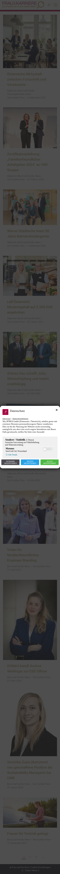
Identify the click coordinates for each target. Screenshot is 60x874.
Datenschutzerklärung (20, 418)
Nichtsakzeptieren (30, 462)
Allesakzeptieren (49, 462)
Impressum (6, 418)
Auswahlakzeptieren (10, 462)
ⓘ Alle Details (11, 454)
